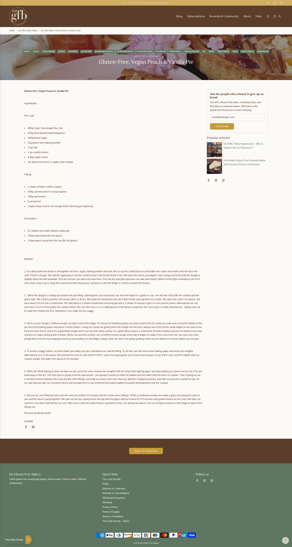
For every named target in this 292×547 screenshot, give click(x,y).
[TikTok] (281, 2)
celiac (36, 51)
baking (27, 51)
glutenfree (161, 51)
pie (204, 51)
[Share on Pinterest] (33, 427)
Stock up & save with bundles (155, 3)
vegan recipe (262, 51)
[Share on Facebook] (26, 427)
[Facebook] (268, 2)
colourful (73, 51)
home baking (175, 51)
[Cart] (274, 16)
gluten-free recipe (125, 51)
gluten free (86, 51)
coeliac (61, 51)
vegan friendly (247, 51)
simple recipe (223, 51)
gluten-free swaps (145, 51)
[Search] (268, 16)
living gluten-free (191, 51)
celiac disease (48, 51)
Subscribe (222, 126)
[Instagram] (274, 2)
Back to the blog (146, 451)
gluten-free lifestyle (104, 51)
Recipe (211, 51)
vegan (235, 51)
